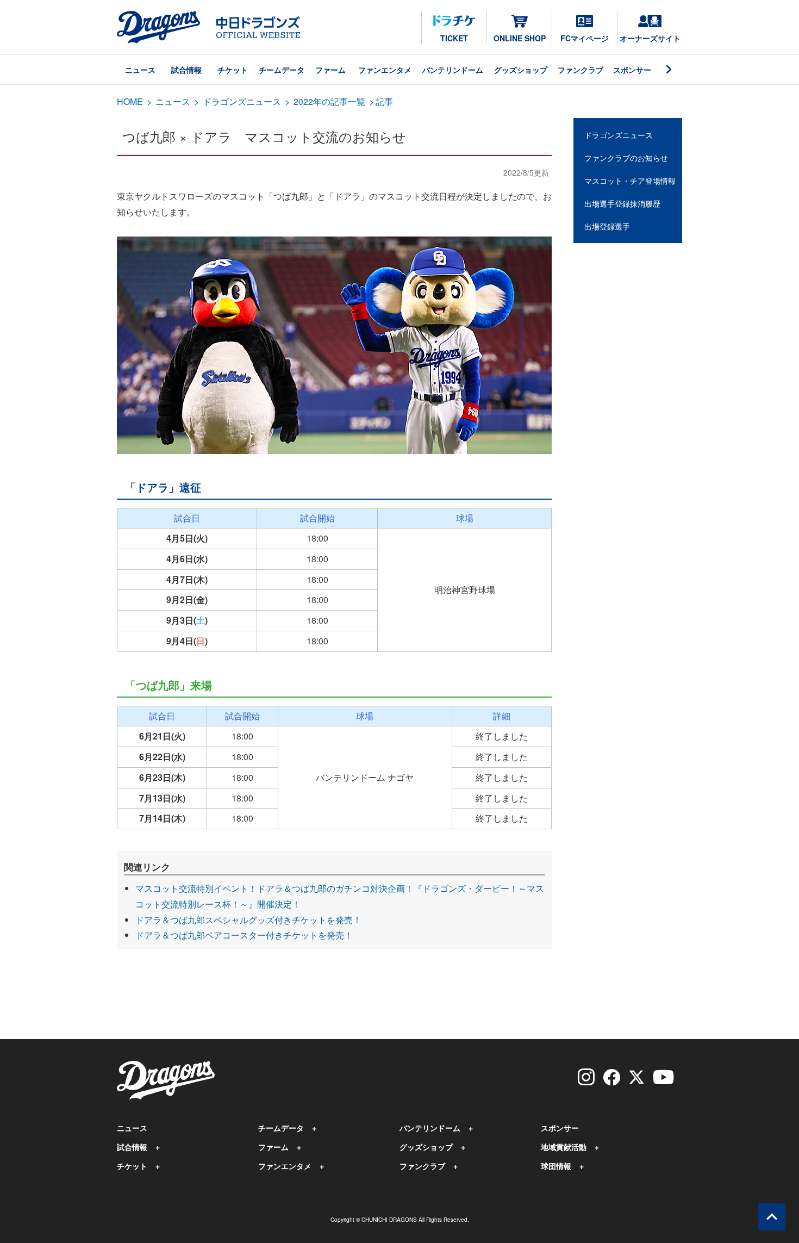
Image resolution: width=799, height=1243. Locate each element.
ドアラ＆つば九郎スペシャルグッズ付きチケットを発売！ (248, 919)
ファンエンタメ (384, 69)
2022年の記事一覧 (329, 101)
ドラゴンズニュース (242, 101)
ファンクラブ (580, 69)
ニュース (140, 69)
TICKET (454, 38)
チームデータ (281, 69)
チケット (232, 69)
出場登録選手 (607, 226)
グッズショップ (520, 69)
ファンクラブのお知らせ (626, 157)
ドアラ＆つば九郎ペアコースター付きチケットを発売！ (244, 935)
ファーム (330, 69)
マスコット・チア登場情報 (630, 180)
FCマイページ (584, 38)
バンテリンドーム (452, 69)
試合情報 (186, 69)
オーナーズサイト (650, 38)
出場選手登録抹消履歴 (622, 203)
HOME (130, 101)
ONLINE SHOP (520, 38)
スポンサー (632, 69)
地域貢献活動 (563, 1146)
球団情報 (556, 1165)
